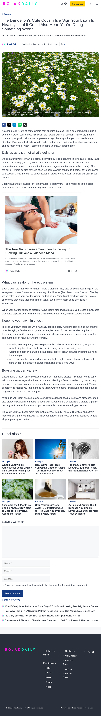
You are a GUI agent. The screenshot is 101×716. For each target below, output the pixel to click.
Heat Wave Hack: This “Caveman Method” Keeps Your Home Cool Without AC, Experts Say (50, 469)
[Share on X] (9, 125)
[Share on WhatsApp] (20, 125)
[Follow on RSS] (93, 652)
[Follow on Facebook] (84, 652)
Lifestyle (6, 14)
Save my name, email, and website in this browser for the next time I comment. (46, 585)
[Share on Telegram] (14, 125)
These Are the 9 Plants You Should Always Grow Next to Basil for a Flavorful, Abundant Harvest (17, 509)
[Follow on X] (89, 652)
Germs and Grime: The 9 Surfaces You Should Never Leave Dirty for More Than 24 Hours (83, 509)
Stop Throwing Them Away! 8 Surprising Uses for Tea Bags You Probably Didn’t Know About (50, 509)
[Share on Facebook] (4, 125)
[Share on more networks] (25, 125)
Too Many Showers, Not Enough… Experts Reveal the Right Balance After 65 (83, 468)
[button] (90, 4)
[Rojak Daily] (20, 4)
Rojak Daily (12, 44)
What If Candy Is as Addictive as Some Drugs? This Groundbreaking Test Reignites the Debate (17, 469)
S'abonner (77, 4)
